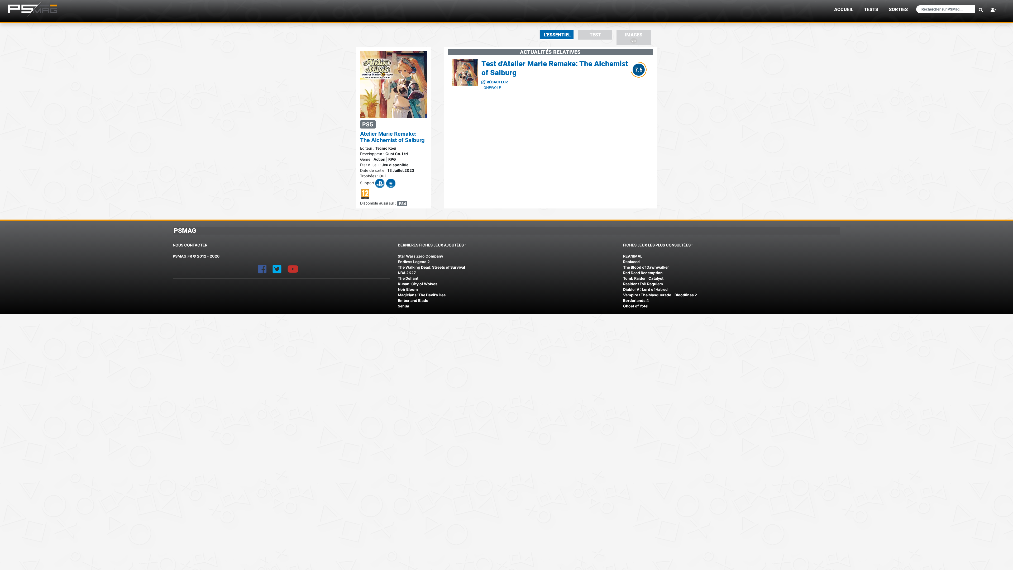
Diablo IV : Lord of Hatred (645, 289)
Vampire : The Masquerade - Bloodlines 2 (660, 295)
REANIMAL (632, 256)
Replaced (631, 261)
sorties (898, 9)
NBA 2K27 (407, 272)
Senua (403, 306)
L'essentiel (557, 34)
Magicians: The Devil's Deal (422, 295)
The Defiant (408, 278)
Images (633, 37)
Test (595, 34)
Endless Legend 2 (414, 261)
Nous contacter (190, 245)
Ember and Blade (413, 300)
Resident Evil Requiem (643, 284)
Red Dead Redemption (643, 272)
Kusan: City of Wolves (417, 284)
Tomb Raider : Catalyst (643, 278)
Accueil (843, 9)
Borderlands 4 (636, 300)
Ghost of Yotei (635, 306)
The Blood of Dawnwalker (646, 267)
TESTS (871, 9)
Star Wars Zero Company (420, 256)
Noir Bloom (408, 289)
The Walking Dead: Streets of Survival (431, 267)
